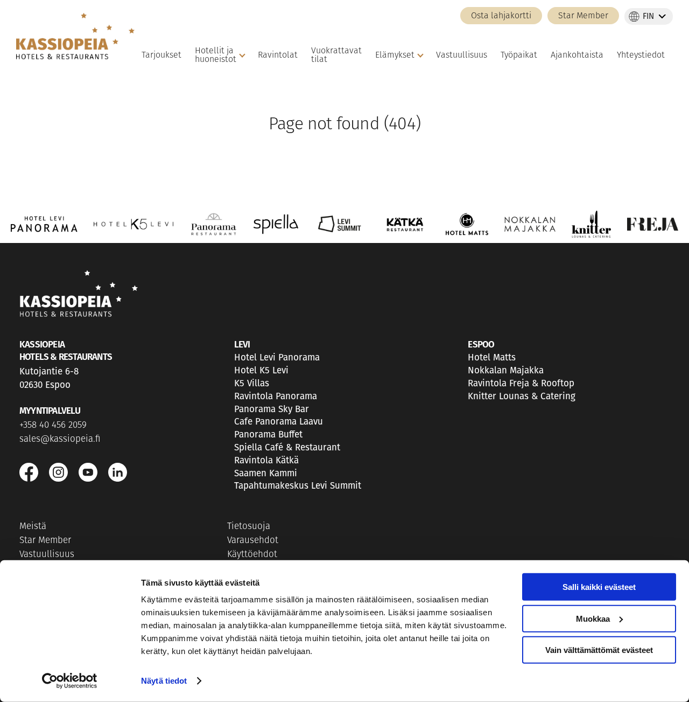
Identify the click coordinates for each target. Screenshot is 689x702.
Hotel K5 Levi (261, 370)
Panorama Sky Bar (271, 409)
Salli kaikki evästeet (599, 587)
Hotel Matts (492, 357)
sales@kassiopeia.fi (60, 439)
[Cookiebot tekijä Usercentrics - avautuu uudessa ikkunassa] (70, 681)
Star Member (583, 16)
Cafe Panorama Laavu (278, 421)
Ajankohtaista (577, 55)
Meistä (32, 526)
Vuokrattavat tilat (336, 55)
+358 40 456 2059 (53, 425)
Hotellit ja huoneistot (215, 55)
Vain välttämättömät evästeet (599, 650)
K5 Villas (251, 383)
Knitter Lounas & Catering (521, 396)
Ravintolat (278, 55)
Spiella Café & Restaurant (287, 447)
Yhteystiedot (641, 55)
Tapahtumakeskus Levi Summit (297, 485)
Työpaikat (519, 55)
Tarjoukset (161, 55)
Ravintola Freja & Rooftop (521, 383)
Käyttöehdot (252, 554)
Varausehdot (252, 540)
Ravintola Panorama (275, 396)
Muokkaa (593, 618)
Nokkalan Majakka (506, 370)
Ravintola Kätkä (266, 460)
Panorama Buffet (268, 434)
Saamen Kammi (265, 473)
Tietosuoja (248, 526)
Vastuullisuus (461, 55)
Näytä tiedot (164, 680)
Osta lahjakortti (501, 16)
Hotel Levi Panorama (277, 357)
